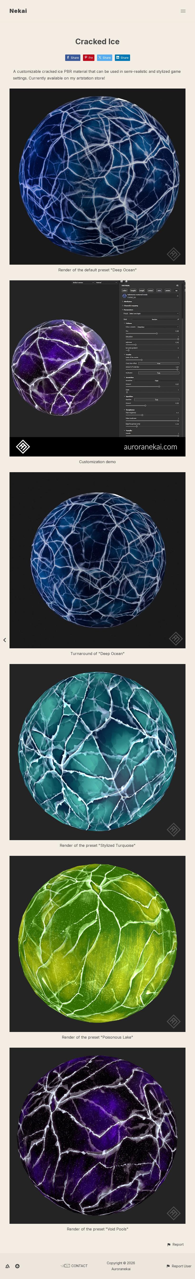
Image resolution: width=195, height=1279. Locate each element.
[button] (175, 1244)
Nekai (18, 10)
